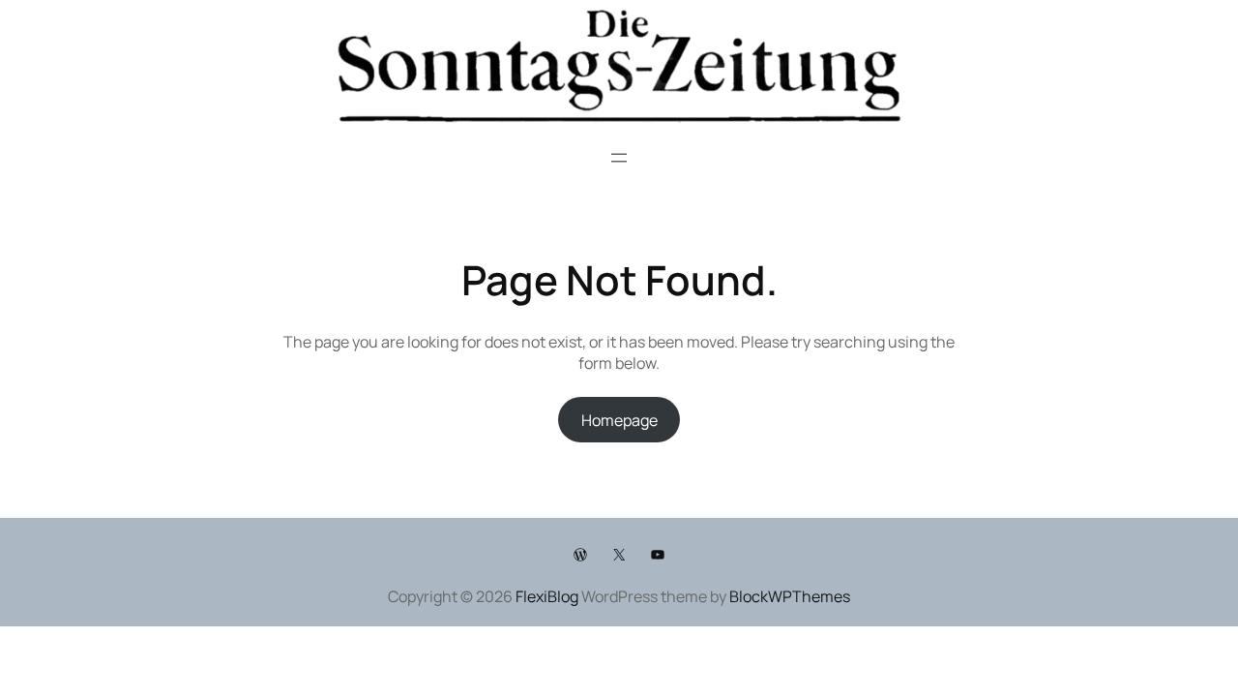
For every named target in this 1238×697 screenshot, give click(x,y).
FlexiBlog (547, 596)
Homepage (619, 420)
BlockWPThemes (789, 596)
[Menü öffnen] (619, 157)
